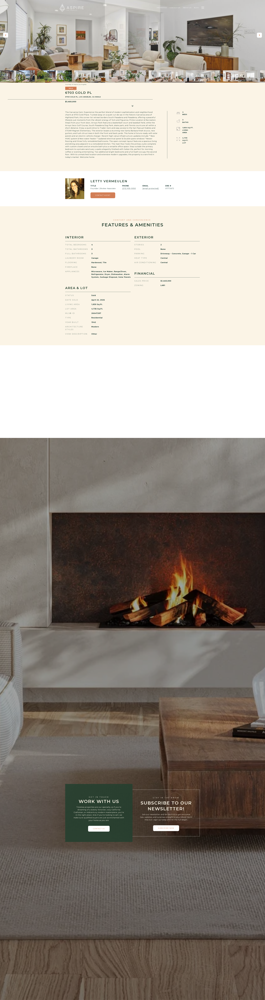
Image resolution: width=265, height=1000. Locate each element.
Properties (162, 7)
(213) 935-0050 (129, 188)
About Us (187, 7)
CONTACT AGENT (102, 195)
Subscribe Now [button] (166, 828)
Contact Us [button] (99, 829)
